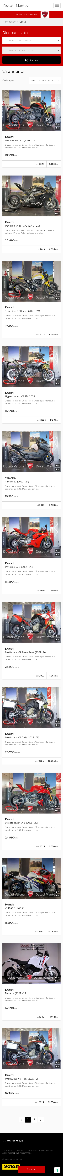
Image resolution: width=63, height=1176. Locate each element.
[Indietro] (21, 1119)
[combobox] (31, 40)
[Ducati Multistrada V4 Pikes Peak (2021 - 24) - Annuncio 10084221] (31, 640)
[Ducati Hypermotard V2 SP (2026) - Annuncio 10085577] (31, 384)
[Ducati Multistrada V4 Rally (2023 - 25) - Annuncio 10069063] (31, 1067)
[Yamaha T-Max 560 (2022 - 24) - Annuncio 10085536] (31, 470)
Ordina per (8, 80)
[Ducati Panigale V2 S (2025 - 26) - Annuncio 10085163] (31, 555)
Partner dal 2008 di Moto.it (17, 1147)
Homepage (9, 21)
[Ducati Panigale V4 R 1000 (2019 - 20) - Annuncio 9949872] (31, 214)
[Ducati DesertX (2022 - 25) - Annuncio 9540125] (31, 981)
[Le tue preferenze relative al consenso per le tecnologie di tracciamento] (57, 1170)
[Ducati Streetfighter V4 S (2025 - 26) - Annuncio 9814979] (31, 811)
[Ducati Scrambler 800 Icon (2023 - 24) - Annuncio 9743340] (31, 299)
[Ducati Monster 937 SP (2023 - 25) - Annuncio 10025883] (31, 128)
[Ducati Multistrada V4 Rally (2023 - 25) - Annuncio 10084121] (31, 726)
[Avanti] (41, 1119)
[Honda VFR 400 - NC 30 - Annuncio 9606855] (31, 896)
